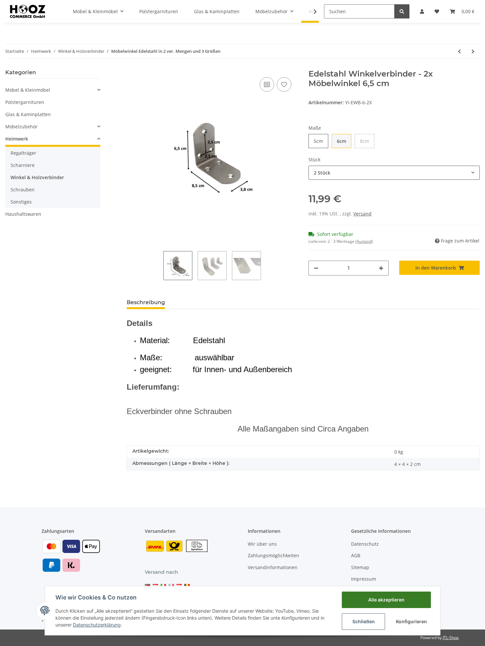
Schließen (363, 621)
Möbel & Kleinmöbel (27, 90)
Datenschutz (365, 544)
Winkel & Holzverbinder (37, 177)
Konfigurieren (411, 621)
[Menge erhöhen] (381, 268)
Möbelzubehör (21, 126)
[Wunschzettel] (436, 11)
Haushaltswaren (23, 214)
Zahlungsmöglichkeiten (273, 555)
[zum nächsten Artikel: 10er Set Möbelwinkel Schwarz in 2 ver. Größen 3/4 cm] (473, 51)
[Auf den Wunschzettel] (284, 84)
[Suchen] (401, 11)
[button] (422, 11)
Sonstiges (21, 202)
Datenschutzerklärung (97, 625)
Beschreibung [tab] (146, 302)
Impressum (363, 579)
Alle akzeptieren (386, 599)
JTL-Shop (451, 637)
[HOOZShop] (27, 11)
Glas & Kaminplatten (28, 114)
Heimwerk (16, 139)
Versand (362, 213)
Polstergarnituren (24, 102)
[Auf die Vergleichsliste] (267, 84)
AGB (355, 555)
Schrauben (23, 189)
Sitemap (360, 567)
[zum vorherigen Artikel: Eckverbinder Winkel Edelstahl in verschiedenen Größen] (459, 51)
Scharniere (23, 165)
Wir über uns (262, 544)
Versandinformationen (273, 567)
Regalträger (23, 153)
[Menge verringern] (316, 268)
